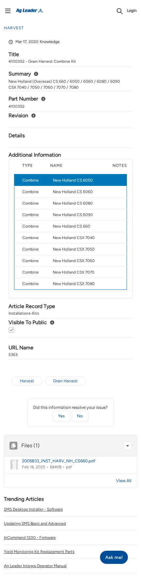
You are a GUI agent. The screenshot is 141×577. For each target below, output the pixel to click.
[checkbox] (11, 330)
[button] (127, 446)
